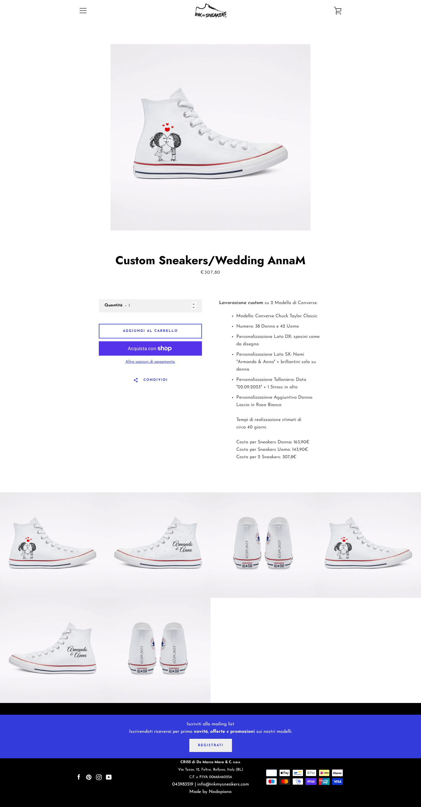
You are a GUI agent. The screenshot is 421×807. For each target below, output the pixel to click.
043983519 (182, 784)
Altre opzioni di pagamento (150, 362)
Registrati (210, 745)
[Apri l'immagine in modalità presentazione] (210, 137)
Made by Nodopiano (210, 792)
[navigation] (83, 10)
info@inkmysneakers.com (223, 784)
